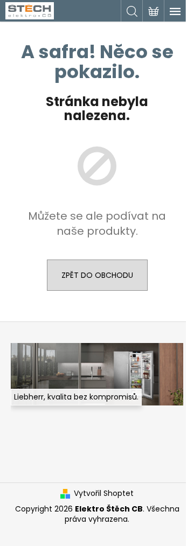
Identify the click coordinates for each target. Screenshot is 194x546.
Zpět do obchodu (97, 275)
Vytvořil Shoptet (104, 493)
